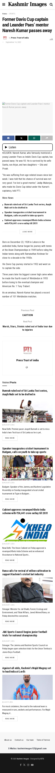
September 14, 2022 (13, 42)
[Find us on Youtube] (32, 765)
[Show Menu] (3, 4)
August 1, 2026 (9, 544)
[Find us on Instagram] (28, 765)
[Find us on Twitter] (24, 765)
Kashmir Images (23, 759)
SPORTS (12, 14)
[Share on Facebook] (8, 138)
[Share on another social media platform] (47, 138)
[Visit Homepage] (27, 4)
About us (8, 740)
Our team (30, 740)
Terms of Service (43, 740)
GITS (42, 759)
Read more (11, 438)
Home (4, 14)
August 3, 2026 (9, 425)
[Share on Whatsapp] (34, 138)
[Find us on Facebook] (20, 765)
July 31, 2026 (8, 702)
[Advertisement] (27, 72)
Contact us (19, 740)
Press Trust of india (20, 38)
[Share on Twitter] (21, 138)
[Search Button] (51, 4)
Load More (27, 232)
